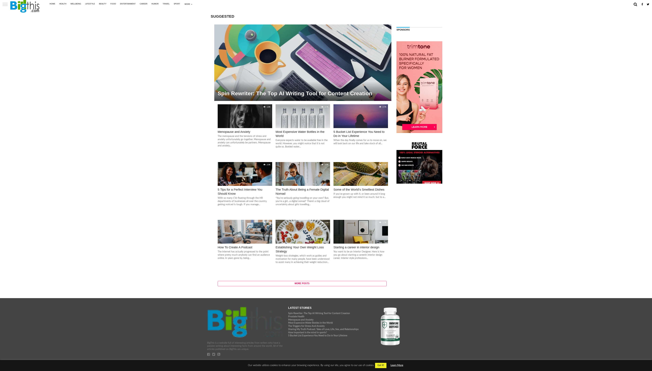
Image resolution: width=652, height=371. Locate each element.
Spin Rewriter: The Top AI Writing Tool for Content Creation (319, 313)
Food (113, 4)
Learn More (397, 365)
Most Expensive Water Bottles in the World (310, 323)
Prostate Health (296, 316)
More (187, 4)
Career (143, 4)
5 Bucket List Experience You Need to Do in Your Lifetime (317, 335)
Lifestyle (90, 4)
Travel (166, 4)
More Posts (302, 283)
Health (62, 4)
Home (52, 4)
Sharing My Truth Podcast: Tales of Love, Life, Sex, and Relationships (323, 329)
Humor (155, 4)
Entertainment (128, 4)
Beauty (102, 4)
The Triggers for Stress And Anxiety (306, 326)
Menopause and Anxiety (300, 320)
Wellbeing (75, 4)
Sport (177, 4)
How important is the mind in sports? (307, 332)
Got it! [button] (380, 365)
